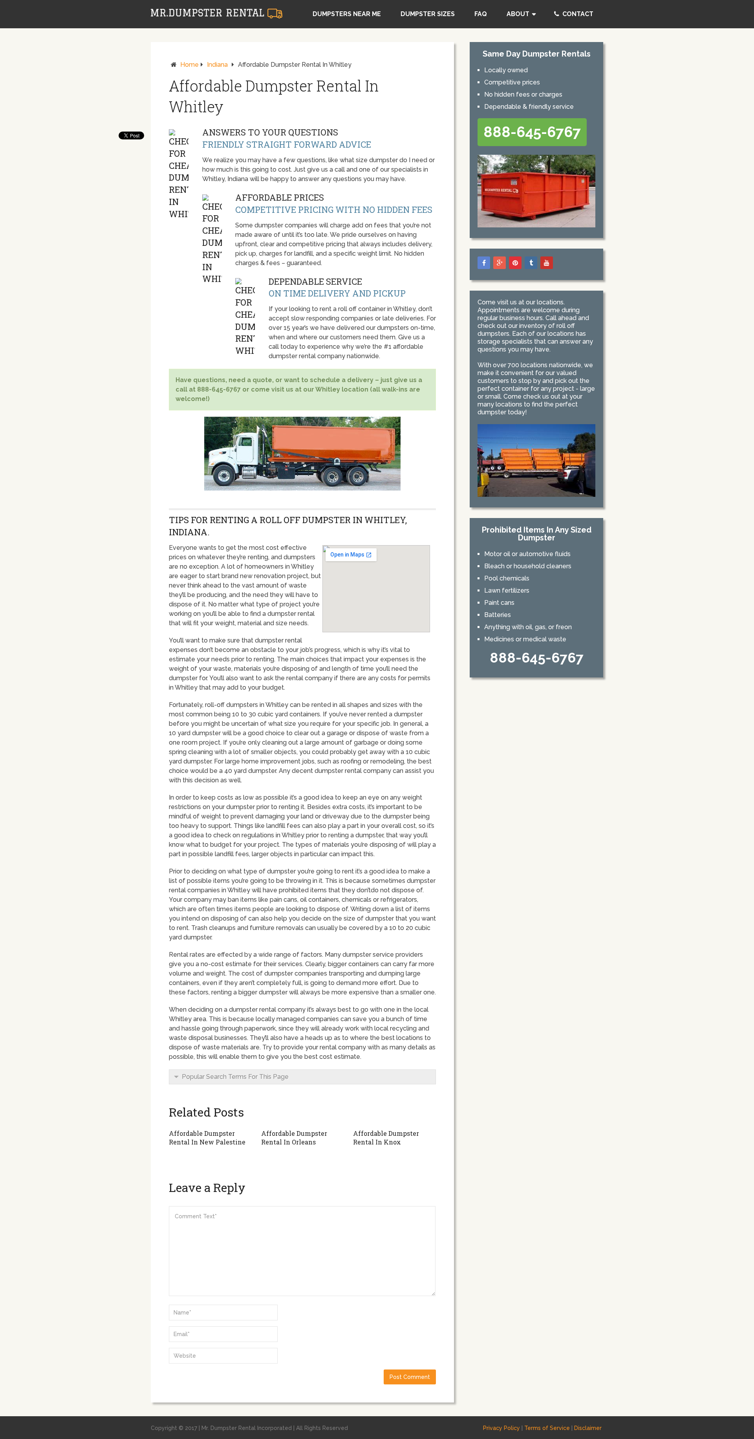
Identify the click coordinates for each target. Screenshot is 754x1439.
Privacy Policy (501, 1428)
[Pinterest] (515, 262)
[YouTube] (546, 262)
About (518, 14)
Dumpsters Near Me (347, 14)
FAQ (480, 14)
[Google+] (499, 262)
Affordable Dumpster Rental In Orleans (294, 1137)
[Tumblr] (531, 262)
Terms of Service (547, 1428)
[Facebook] (484, 262)
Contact (577, 14)
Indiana (217, 64)
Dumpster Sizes (428, 14)
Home (189, 64)
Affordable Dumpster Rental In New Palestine (207, 1137)
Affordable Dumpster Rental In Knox (386, 1137)
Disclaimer (588, 1428)
